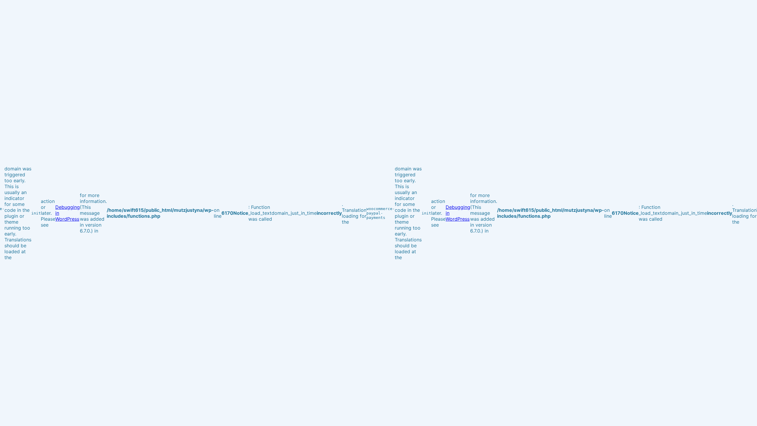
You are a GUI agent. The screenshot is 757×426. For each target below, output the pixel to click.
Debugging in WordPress (67, 213)
